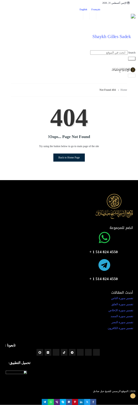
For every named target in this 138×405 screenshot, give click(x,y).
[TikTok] (64, 352)
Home (123, 89)
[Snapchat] (40, 352)
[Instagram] (88, 352)
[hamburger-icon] (131, 75)
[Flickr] (48, 352)
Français (97, 9)
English (83, 9)
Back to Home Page (69, 157)
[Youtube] (80, 352)
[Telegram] (72, 352)
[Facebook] (96, 352)
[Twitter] (56, 352)
